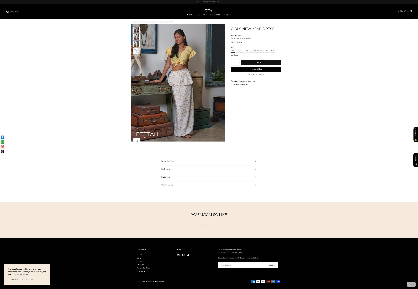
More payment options (256, 74)
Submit (272, 265)
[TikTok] (188, 255)
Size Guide (234, 55)
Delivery (139, 258)
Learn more (13, 279)
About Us (140, 255)
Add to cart (261, 62)
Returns (139, 261)
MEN (198, 15)
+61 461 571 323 (237, 252)
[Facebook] (183, 255)
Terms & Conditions (143, 268)
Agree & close (26, 279)
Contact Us (14, 12)
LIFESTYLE (227, 15)
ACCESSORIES (214, 15)
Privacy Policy (141, 271)
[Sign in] (405, 10)
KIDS (205, 15)
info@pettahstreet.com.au (212, 2)
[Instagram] (178, 255)
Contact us (167, 185)
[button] (397, 10)
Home (135, 22)
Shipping (233, 38)
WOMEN (190, 15)
